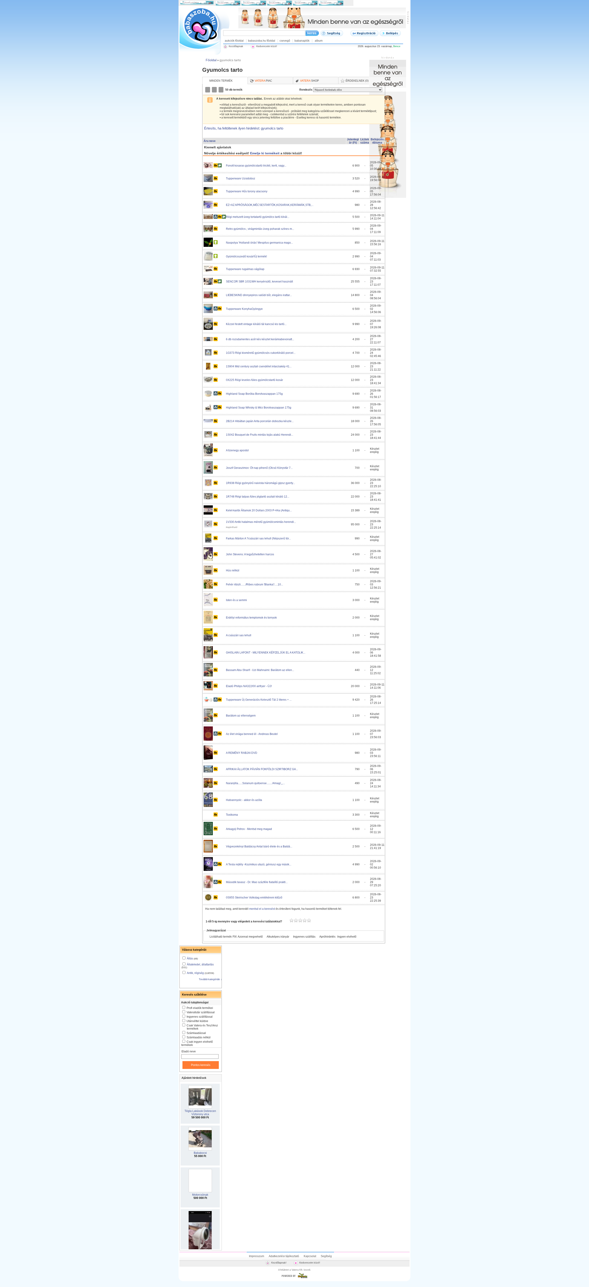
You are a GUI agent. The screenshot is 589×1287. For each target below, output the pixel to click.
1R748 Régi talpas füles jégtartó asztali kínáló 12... (257, 496)
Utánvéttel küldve (197, 1021)
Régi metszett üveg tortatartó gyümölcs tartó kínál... (257, 217)
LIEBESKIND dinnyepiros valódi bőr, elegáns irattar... (259, 295)
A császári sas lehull (238, 635)
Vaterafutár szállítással (201, 1012)
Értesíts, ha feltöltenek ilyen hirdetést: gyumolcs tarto (243, 128)
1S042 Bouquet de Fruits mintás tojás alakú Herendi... (259, 434)
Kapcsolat (310, 1256)
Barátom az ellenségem (241, 715)
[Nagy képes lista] (214, 89)
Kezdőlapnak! (278, 1262)
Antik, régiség (195, 973)
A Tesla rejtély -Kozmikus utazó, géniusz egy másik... (258, 864)
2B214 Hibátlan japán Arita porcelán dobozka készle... (260, 421)
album (319, 40)
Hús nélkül (232, 570)
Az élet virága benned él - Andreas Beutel (252, 734)
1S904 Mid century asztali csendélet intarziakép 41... (259, 366)
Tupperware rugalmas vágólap (245, 269)
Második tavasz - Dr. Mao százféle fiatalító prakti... (257, 882)
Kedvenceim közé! (309, 1262)
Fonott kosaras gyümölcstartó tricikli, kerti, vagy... (256, 165)
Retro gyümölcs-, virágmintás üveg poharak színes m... (260, 228)
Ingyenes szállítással (200, 1016)
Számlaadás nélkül (199, 1037)
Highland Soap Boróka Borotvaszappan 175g (254, 393)
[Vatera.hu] (294, 1278)
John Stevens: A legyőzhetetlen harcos (250, 554)
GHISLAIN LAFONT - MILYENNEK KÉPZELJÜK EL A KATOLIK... (265, 652)
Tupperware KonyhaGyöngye (244, 309)
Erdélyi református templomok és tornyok (251, 617)
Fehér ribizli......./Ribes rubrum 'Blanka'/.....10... (254, 584)
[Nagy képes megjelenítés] (221, 89)
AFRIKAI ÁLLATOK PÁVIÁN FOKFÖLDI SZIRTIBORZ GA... (262, 769)
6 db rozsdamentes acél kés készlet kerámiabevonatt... (260, 339)
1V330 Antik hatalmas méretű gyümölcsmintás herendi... (261, 522)
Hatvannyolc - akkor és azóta (244, 800)
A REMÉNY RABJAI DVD (241, 752)
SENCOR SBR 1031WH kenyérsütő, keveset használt (259, 281)
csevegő (285, 40)
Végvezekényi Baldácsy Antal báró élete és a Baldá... (259, 846)
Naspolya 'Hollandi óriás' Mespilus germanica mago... (259, 242)
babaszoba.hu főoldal (261, 40)
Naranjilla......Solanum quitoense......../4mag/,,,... (255, 783)
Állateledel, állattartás (200, 964)
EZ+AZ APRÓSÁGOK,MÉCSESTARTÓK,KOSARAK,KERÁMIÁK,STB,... (269, 205)
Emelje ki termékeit (265, 153)
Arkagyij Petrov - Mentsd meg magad (249, 829)
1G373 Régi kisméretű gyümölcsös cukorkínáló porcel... (260, 352)
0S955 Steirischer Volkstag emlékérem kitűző (254, 897)
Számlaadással (196, 1033)
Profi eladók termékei (200, 1008)
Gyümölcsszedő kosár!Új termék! (246, 256)
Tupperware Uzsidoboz (240, 178)
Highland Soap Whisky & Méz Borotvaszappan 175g (258, 407)
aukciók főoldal (234, 40)
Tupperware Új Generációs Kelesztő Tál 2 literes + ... (259, 699)
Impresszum (256, 1256)
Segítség (326, 1256)
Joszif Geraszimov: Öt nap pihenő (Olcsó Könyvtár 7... (259, 467)
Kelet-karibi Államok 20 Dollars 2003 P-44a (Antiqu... (259, 510)
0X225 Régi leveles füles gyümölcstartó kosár (254, 380)
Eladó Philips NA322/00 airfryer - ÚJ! (249, 686)
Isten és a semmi (236, 600)
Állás (190, 958)
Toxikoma (232, 814)
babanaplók (301, 40)
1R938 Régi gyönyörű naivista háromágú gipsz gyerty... (260, 483)
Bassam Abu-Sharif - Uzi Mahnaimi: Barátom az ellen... (260, 670)
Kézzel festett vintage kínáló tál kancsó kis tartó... (256, 324)
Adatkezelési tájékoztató (284, 1256)
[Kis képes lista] (208, 89)
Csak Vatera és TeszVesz (202, 1027)
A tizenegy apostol (237, 450)
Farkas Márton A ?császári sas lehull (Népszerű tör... (258, 538)
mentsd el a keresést (262, 908)
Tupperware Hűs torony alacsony (246, 191)
